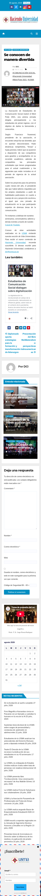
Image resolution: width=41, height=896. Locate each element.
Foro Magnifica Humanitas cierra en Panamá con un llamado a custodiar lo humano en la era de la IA (20, 714)
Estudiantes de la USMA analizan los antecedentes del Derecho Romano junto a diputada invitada (19, 741)
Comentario (9, 488)
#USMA (31, 80)
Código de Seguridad (12, 585)
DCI (17, 67)
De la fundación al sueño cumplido (18, 703)
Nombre (8, 536)
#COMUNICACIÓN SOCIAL (24, 73)
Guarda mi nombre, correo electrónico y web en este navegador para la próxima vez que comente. (20, 575)
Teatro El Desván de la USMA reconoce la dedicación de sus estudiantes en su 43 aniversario (17, 752)
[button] (31, 34)
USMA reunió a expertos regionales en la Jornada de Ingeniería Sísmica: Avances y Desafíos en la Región (20, 823)
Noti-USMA (8, 49)
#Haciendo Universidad (22, 76)
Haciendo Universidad (15, 242)
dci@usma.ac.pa (12, 252)
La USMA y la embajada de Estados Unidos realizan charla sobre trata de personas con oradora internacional (19, 765)
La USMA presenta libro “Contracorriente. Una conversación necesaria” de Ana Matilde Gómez (19, 779)
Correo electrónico (12, 547)
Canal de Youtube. (12, 225)
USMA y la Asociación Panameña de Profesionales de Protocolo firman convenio (19, 801)
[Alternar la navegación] (36, 34)
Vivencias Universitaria (20, 49)
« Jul (20, 685)
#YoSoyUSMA (10, 441)
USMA (24, 233)
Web (6, 558)
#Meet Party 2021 (20, 80)
